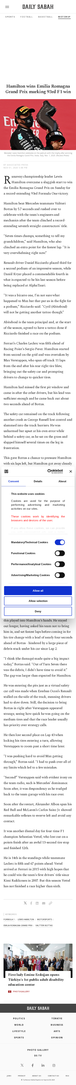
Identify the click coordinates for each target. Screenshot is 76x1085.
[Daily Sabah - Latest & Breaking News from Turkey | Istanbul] (37, 7)
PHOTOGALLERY (21, 991)
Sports (10, 17)
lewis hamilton (26, 919)
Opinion (57, 1037)
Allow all (38, 590)
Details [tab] (38, 481)
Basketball (45, 17)
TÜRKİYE (56, 1018)
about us (36, 1076)
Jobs (9, 1076)
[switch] (60, 553)
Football (26, 17)
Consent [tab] (13, 481)
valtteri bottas (44, 925)
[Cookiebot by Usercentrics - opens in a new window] (48, 471)
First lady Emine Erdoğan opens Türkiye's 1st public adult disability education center (36, 979)
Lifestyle (19, 1031)
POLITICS (19, 1018)
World (19, 1024)
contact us (53, 1076)
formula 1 (9, 919)
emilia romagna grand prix (18, 925)
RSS (67, 1076)
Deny (38, 611)
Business (57, 1024)
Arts (57, 1031)
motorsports (44, 919)
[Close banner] (70, 471)
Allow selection (38, 600)
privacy (21, 1076)
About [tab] (62, 481)
